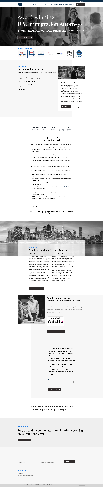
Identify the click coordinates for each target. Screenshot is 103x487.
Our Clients (50, 4)
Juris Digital (20, 486)
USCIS (65, 186)
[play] (81, 56)
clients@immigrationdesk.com (47, 462)
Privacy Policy (37, 484)
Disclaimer (49, 484)
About (44, 4)
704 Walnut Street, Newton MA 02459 (26, 475)
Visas (60, 4)
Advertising (43, 484)
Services (56, 4)
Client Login (82, 1)
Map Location (20, 477)
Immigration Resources (68, 4)
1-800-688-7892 (21, 462)
